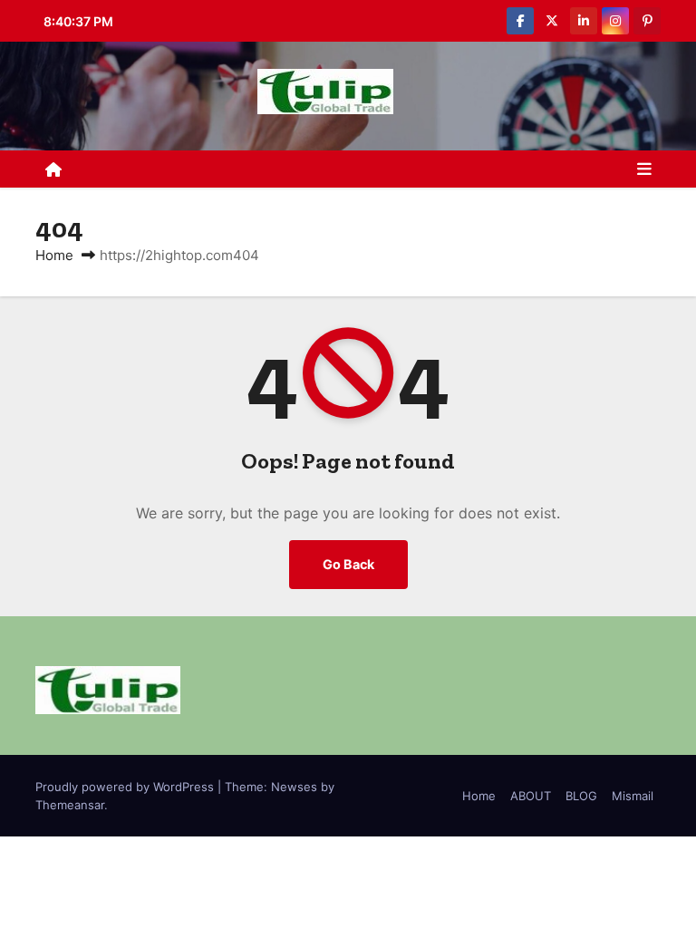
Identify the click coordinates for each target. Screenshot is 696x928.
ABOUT (530, 795)
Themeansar (69, 805)
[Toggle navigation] (644, 169)
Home (54, 255)
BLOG (581, 795)
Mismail (632, 795)
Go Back (348, 564)
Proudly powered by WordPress (126, 786)
